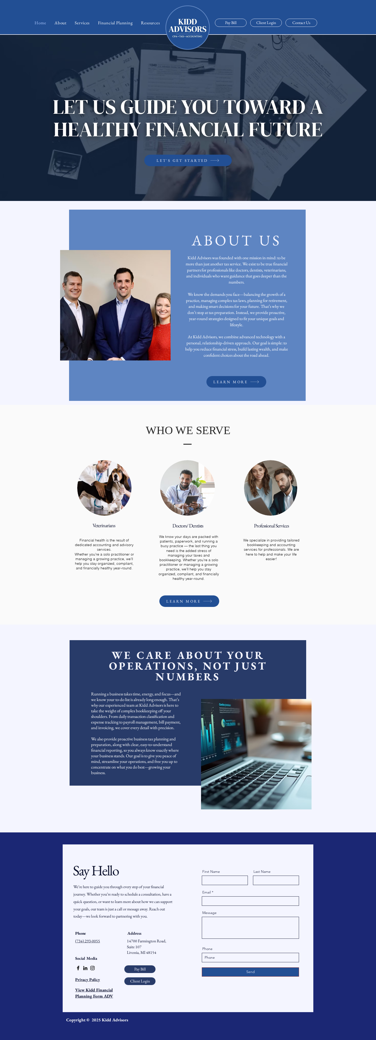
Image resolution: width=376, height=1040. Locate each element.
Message (209, 912)
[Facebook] (78, 968)
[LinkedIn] (85, 968)
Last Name (262, 871)
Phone (207, 949)
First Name (211, 871)
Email (206, 892)
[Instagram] (92, 968)
